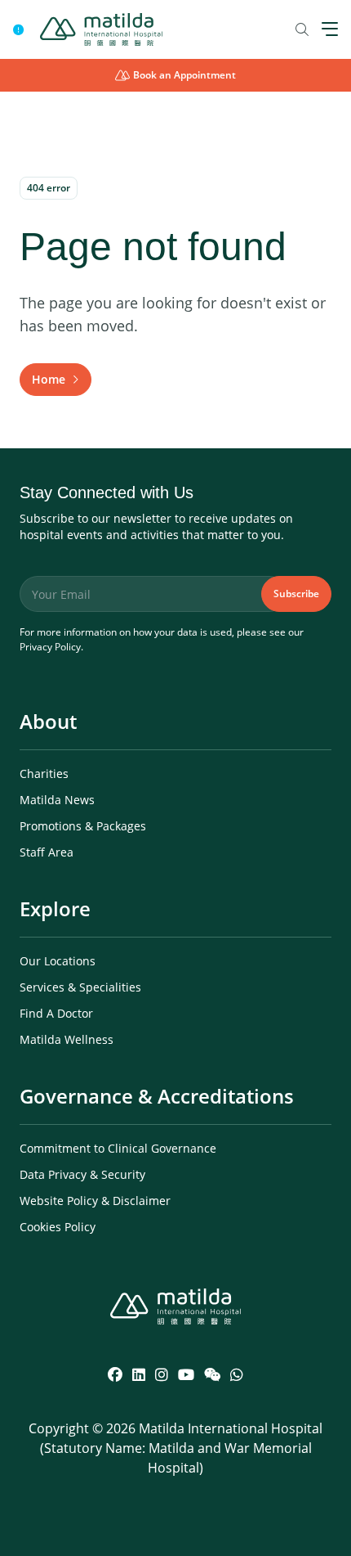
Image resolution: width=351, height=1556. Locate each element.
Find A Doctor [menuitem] (56, 1013)
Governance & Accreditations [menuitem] (157, 1095)
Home (48, 379)
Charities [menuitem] (44, 773)
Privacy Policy (50, 647)
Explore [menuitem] (55, 908)
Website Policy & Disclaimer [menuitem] (95, 1200)
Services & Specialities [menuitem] (80, 987)
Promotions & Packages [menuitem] (83, 826)
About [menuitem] (48, 721)
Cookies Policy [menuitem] (58, 1226)
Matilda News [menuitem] (57, 799)
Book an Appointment (184, 75)
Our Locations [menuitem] (58, 961)
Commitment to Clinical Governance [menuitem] (118, 1148)
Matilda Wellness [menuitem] (66, 1039)
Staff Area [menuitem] (46, 852)
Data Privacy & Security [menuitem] (82, 1174)
